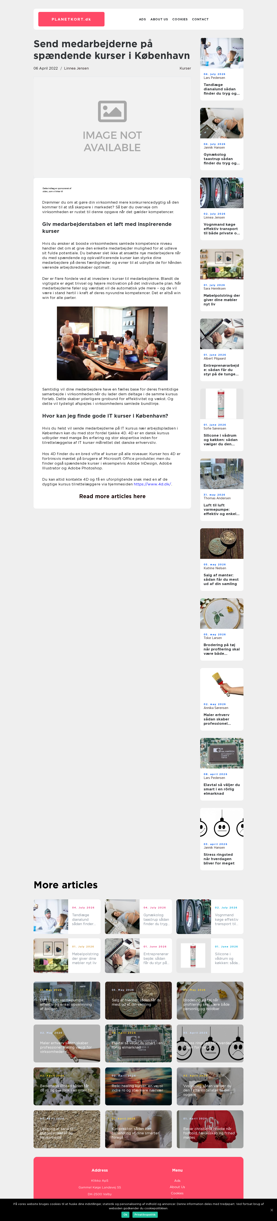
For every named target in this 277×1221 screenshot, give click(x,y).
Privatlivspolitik (145, 1214)
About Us (159, 19)
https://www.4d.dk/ (152, 484)
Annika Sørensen (216, 707)
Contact (200, 19)
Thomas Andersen (217, 498)
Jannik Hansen (214, 147)
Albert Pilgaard (215, 358)
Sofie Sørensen (215, 428)
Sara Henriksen (215, 288)
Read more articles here (112, 496)
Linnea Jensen (76, 68)
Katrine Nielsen (215, 568)
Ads (142, 19)
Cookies (180, 19)
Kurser (185, 68)
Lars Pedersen (214, 77)
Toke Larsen (213, 637)
